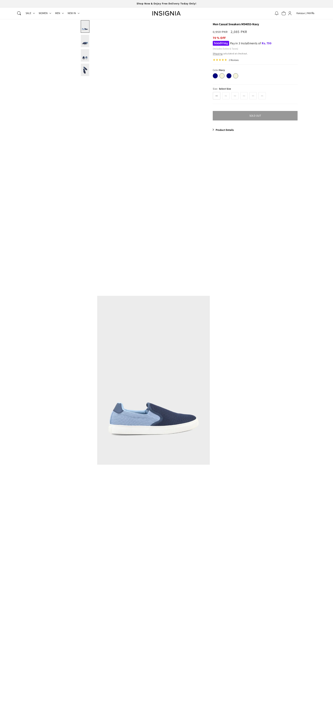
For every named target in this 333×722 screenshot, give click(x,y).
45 (263, 96)
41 (227, 96)
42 (236, 96)
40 (217, 96)
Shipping (218, 53)
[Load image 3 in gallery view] (85, 55)
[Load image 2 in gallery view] (85, 41)
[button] (19, 13)
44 (254, 96)
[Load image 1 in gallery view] (85, 26)
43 (245, 96)
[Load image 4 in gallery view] (85, 70)
